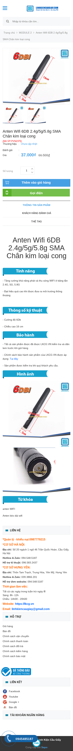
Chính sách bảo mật (14, 656)
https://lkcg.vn (24, 603)
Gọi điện (36, 193)
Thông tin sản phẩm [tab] (36, 205)
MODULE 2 (25, 32)
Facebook (14, 691)
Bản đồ (7, 631)
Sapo (44, 747)
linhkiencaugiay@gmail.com (31, 608)
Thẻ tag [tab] (36, 221)
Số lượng (8, 170)
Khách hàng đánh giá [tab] (36, 213)
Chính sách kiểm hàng (15, 651)
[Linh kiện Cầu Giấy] (39, 8)
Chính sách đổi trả (13, 646)
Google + (14, 702)
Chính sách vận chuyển (16, 636)
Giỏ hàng (8, 626)
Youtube (13, 696)
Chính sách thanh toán (15, 641)
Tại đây (14, 358)
